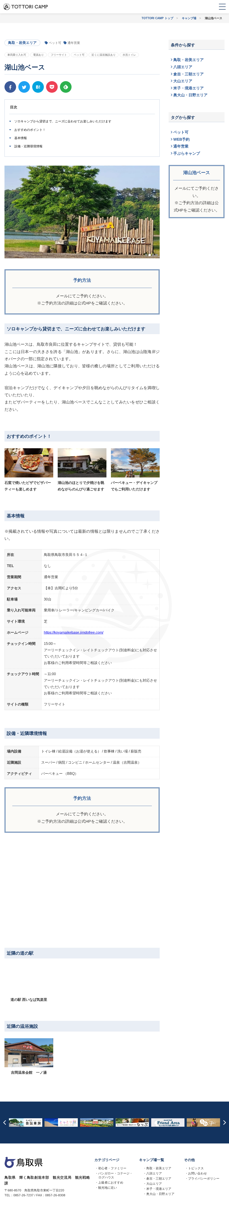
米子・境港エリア (188, 88)
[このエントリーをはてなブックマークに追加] (38, 87)
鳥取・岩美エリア (188, 60)
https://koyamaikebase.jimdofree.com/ (73, 632)
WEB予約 (181, 139)
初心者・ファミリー (112, 1168)
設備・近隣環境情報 (27, 146)
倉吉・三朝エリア (188, 74)
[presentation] (4, 1122)
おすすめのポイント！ (29, 130)
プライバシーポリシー (203, 1178)
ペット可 (181, 132)
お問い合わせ (197, 1173)
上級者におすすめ (110, 1182)
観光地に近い (107, 1187)
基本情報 (20, 138)
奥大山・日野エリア (190, 95)
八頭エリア (182, 67)
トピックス (196, 1168)
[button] (146, 255)
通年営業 (181, 146)
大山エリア (182, 81)
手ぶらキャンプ (186, 153)
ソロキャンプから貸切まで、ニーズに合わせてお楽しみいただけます (62, 121)
